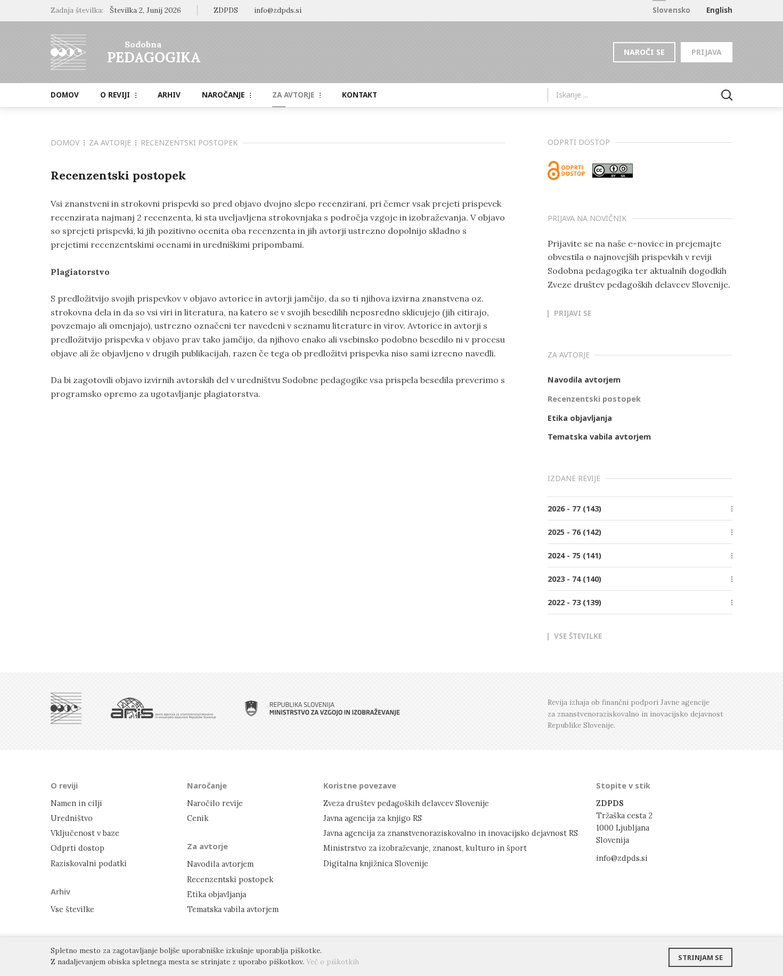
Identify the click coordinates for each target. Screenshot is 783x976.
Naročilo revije (215, 803)
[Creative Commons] (612, 170)
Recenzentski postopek (594, 398)
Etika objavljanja (580, 417)
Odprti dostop (77, 848)
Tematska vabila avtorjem (599, 436)
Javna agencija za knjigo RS (372, 818)
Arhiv (169, 95)
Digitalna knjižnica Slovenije (375, 863)
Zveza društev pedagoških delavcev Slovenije (406, 803)
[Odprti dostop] (566, 170)
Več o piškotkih (332, 961)
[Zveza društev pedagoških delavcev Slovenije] (66, 708)
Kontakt (359, 95)
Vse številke (578, 636)
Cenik (197, 818)
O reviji (115, 95)
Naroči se (644, 52)
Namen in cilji (76, 803)
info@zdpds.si (622, 858)
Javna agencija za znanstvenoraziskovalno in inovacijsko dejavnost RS (450, 833)
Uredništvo (72, 818)
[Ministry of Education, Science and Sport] (322, 708)
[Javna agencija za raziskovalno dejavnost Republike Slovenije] (163, 708)
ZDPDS (226, 10)
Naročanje (223, 95)
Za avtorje (293, 95)
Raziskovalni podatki (89, 863)
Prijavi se (572, 314)
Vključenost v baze (85, 833)
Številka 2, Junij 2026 (145, 10)
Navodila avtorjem (584, 379)
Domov (65, 95)
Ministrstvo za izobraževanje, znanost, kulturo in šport (425, 848)
